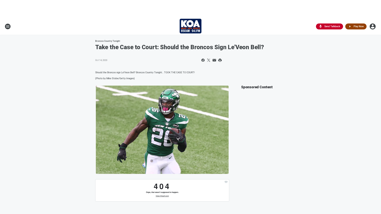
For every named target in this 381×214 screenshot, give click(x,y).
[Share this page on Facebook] (203, 60)
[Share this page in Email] (214, 60)
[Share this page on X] (209, 60)
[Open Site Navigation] (8, 26)
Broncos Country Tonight (107, 41)
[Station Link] (191, 26)
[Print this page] (220, 60)
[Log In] (373, 26)
